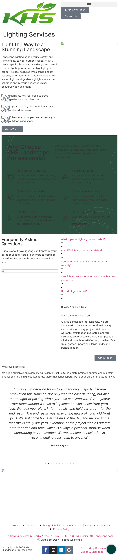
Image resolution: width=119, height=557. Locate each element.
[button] (89, 4)
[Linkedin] (61, 550)
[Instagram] (53, 550)
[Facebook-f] (45, 550)
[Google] (69, 550)
